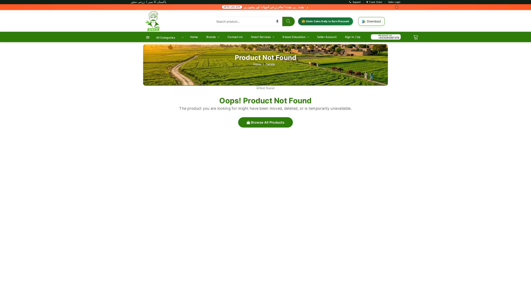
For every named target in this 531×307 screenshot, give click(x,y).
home (257, 64)
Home (194, 37)
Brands (211, 37)
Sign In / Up (352, 37)
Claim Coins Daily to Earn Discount (327, 21)
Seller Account (327, 37)
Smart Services (261, 37)
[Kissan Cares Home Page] (153, 21)
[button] (277, 21)
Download (373, 21)
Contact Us (235, 37)
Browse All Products (267, 122)
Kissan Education (294, 37)
